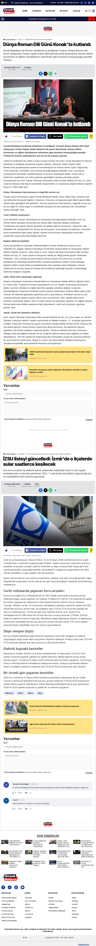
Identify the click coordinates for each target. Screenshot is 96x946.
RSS (26, 937)
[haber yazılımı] (83, 944)
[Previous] (89, 19)
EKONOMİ (75, 914)
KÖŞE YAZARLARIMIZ (9, 897)
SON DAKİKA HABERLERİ (56, 911)
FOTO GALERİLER (35, 3)
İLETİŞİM (60, 2)
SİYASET (75, 904)
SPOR (74, 911)
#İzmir (20, 693)
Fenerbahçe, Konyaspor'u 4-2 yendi (18, 19)
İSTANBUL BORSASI (8, 907)
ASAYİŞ (74, 907)
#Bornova (9, 693)
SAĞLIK (74, 917)
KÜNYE (53, 2)
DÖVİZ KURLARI (7, 911)
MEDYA (27, 911)
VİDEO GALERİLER (21, 3)
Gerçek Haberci (10, 40)
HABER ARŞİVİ (53, 907)
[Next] (93, 19)
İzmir (20, 40)
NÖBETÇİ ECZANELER (9, 920)
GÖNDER (88, 420)
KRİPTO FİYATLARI (8, 917)
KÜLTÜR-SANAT (31, 901)
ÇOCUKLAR (29, 914)
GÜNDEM (75, 901)
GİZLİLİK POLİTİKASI (55, 901)
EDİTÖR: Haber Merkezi (33, 555)
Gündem (21, 454)
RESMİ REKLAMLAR (72, 2)
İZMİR (74, 897)
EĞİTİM (27, 904)
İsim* (6, 389)
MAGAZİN (28, 897)
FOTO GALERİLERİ (8, 901)
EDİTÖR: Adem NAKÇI (33, 141)
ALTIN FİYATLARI (8, 914)
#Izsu (40, 693)
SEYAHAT (28, 917)
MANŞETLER (6, 904)
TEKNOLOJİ (29, 907)
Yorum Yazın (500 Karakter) (15, 398)
